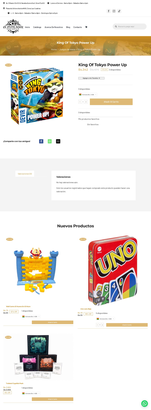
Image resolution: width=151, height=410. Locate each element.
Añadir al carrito (111, 101)
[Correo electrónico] (58, 141)
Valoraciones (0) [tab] (25, 173)
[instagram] (114, 11)
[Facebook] (41, 141)
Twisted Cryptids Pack (14, 383)
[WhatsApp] (49, 141)
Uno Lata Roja (85, 309)
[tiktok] (119, 11)
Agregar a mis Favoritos (91, 78)
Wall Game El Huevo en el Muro (18, 306)
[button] (144, 403)
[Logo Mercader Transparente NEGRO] (13, 20)
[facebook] (109, 11)
